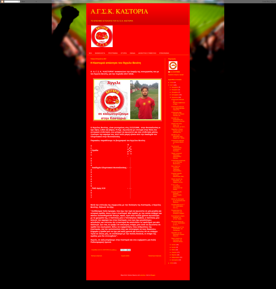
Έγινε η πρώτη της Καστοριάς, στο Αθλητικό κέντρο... (177, 240)
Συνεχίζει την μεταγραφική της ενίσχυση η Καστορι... (178, 119)
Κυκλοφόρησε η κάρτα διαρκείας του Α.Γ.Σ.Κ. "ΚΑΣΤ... (177, 217)
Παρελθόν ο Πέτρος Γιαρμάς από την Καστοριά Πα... (177, 131)
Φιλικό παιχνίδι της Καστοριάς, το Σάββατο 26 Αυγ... (177, 180)
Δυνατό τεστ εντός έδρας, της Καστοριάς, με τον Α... (178, 125)
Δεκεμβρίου (175, 87)
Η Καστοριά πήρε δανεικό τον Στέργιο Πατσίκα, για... (177, 114)
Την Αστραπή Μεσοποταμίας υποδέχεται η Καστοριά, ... (176, 148)
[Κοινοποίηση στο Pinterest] (130, 250)
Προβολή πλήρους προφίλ (176, 74)
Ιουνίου (174, 247)
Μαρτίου (174, 255)
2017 (171, 85)
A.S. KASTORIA (175, 72)
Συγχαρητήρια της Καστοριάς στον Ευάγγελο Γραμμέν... (178, 212)
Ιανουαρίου (175, 260)
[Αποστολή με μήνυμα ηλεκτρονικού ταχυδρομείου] (121, 250)
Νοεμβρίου (175, 90)
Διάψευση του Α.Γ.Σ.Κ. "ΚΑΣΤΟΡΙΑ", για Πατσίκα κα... (177, 228)
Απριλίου (174, 252)
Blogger (153, 275)
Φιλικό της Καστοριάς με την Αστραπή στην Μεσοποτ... (178, 200)
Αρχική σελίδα (125, 256)
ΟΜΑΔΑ (132, 53)
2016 (171, 263)
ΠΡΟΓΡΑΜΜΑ (113, 53)
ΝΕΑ (90, 53)
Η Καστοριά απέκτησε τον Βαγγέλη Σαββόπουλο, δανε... (178, 102)
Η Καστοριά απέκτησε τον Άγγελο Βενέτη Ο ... (177, 142)
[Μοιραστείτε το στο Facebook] (127, 250)
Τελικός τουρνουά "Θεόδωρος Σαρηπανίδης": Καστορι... (176, 156)
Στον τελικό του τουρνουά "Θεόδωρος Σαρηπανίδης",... (177, 168)
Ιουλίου (174, 244)
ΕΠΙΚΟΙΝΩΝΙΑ (164, 53)
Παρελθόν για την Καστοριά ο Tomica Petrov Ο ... (177, 234)
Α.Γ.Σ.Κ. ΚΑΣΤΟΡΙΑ (119, 11)
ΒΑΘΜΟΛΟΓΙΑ (100, 53)
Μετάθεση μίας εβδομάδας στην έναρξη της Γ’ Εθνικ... (178, 136)
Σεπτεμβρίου (175, 95)
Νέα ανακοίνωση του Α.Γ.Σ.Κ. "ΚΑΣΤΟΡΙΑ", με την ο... (178, 223)
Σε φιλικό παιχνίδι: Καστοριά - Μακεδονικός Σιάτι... (178, 175)
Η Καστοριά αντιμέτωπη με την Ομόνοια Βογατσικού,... (178, 162)
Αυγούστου (175, 97)
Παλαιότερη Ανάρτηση (154, 256)
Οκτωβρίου (175, 92)
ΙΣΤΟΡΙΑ (124, 53)
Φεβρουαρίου (176, 257)
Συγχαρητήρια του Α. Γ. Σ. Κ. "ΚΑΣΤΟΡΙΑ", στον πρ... (178, 206)
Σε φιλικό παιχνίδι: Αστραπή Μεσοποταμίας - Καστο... (176, 194)
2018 (171, 82)
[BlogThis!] (123, 250)
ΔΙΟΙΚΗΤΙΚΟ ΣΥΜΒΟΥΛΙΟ (147, 53)
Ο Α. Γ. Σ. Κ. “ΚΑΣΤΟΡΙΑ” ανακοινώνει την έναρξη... (176, 187)
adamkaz (143, 275)
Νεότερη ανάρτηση (96, 256)
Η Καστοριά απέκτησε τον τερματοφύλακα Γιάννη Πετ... (177, 108)
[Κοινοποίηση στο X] (125, 250)
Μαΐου (174, 250)
